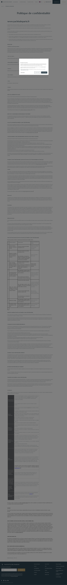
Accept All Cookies (44, 72)
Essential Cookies (37, 72)
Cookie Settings (23, 72)
